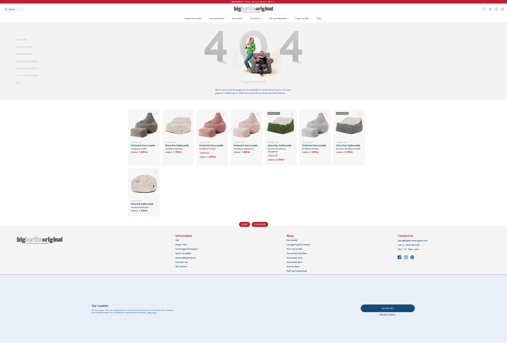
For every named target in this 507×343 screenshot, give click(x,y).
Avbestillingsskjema (185, 257)
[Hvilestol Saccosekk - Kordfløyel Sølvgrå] (315, 125)
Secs (273, 2)
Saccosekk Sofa (24, 54)
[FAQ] (496, 9)
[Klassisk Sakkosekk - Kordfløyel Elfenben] (144, 184)
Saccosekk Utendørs (26, 61)
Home (244, 224)
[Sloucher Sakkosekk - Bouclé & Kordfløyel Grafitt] (349, 125)
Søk (177, 240)
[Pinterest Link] (412, 258)
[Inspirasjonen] (490, 9)
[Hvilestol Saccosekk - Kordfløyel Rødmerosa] (246, 125)
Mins (265, 2)
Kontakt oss (181, 262)
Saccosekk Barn (24, 47)
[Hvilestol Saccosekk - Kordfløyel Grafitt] (144, 125)
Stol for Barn (293, 266)
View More (260, 224)
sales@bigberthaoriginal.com (413, 240)
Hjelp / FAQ (181, 244)
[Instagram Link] (406, 258)
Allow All (388, 308)
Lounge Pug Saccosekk (298, 244)
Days (248, 2)
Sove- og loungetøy (26, 68)
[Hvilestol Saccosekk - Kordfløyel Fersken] (212, 125)
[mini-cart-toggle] (502, 9)
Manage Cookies (387, 314)
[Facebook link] (400, 258)
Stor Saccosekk (294, 248)
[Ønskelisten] (484, 9)
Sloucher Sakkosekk (280, 148)
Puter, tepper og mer (27, 75)
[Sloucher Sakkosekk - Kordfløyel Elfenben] (178, 125)
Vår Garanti (181, 266)
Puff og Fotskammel (297, 271)
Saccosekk (21, 39)
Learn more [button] (151, 312)
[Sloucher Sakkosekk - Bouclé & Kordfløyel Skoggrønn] (280, 125)
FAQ (18, 82)
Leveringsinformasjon (186, 248)
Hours (257, 2)
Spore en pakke (183, 253)
